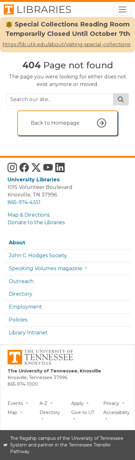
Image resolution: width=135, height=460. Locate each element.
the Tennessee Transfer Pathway (60, 448)
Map (13, 412)
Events (16, 403)
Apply (78, 403)
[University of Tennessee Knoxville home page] (40, 357)
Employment (25, 307)
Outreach (21, 281)
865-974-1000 (23, 384)
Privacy (112, 403)
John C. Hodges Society (38, 255)
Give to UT (82, 412)
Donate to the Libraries (36, 222)
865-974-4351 (24, 202)
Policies (18, 320)
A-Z (44, 403)
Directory (20, 294)
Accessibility (116, 412)
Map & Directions (29, 215)
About (17, 243)
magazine (45, 268)
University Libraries (34, 180)
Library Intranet (28, 333)
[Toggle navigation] (122, 9)
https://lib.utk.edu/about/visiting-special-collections (66, 45)
